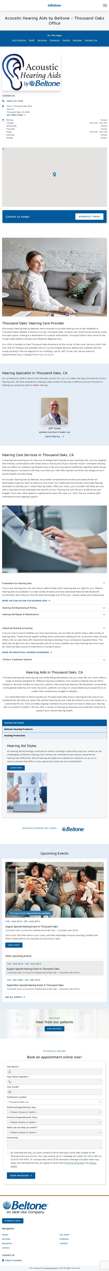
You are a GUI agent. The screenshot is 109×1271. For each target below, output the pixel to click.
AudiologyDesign (50, 1268)
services (42, 40)
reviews (77, 40)
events (66, 40)
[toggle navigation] (105, 5)
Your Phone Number (17, 1076)
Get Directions (15, 115)
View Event (14, 945)
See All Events (13, 997)
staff (32, 40)
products (55, 40)
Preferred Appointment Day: (21, 1107)
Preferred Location (17, 1097)
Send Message (19, 1175)
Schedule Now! (13, 1221)
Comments (12, 1137)
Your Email (12, 1087)
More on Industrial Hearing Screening (25, 652)
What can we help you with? (21, 1127)
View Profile (53, 436)
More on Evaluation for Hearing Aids (24, 600)
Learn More (16, 768)
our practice (19, 40)
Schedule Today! (89, 216)
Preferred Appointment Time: (22, 1117)
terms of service (75, 1163)
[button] (54, 174)
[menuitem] (25, 1234)
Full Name (12, 1066)
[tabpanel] (54, 778)
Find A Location (13, 1260)
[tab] (54, 723)
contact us (91, 40)
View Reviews (54, 1029)
